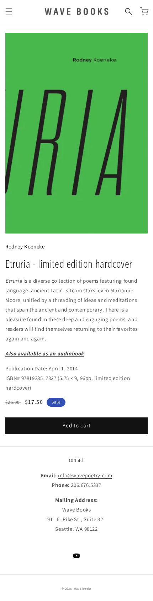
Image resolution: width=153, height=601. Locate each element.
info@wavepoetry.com (85, 475)
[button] (9, 11)
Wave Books (82, 588)
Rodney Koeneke (24, 246)
